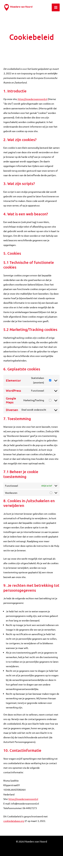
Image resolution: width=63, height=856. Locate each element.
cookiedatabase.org (13, 820)
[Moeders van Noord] (18, 7)
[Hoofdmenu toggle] (56, 7)
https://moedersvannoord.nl (32, 98)
